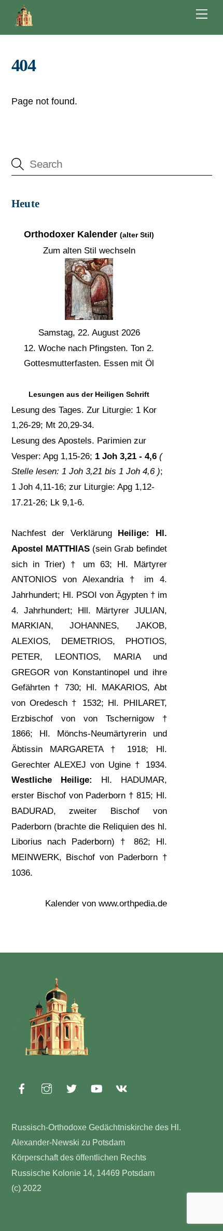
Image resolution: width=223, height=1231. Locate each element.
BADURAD (32, 811)
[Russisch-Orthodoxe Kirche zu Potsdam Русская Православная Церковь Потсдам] (24, 24)
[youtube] (96, 1087)
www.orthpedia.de (133, 903)
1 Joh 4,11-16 (37, 487)
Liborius (26, 842)
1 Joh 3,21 (82, 471)
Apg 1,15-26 (66, 456)
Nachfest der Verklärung (61, 533)
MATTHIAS (68, 549)
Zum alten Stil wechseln (89, 251)
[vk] (121, 1087)
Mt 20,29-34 (69, 425)
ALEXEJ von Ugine (92, 765)
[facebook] (21, 1087)
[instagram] (46, 1087)
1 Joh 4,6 (137, 471)
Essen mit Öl (129, 363)
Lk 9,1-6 (66, 502)
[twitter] (71, 1087)
